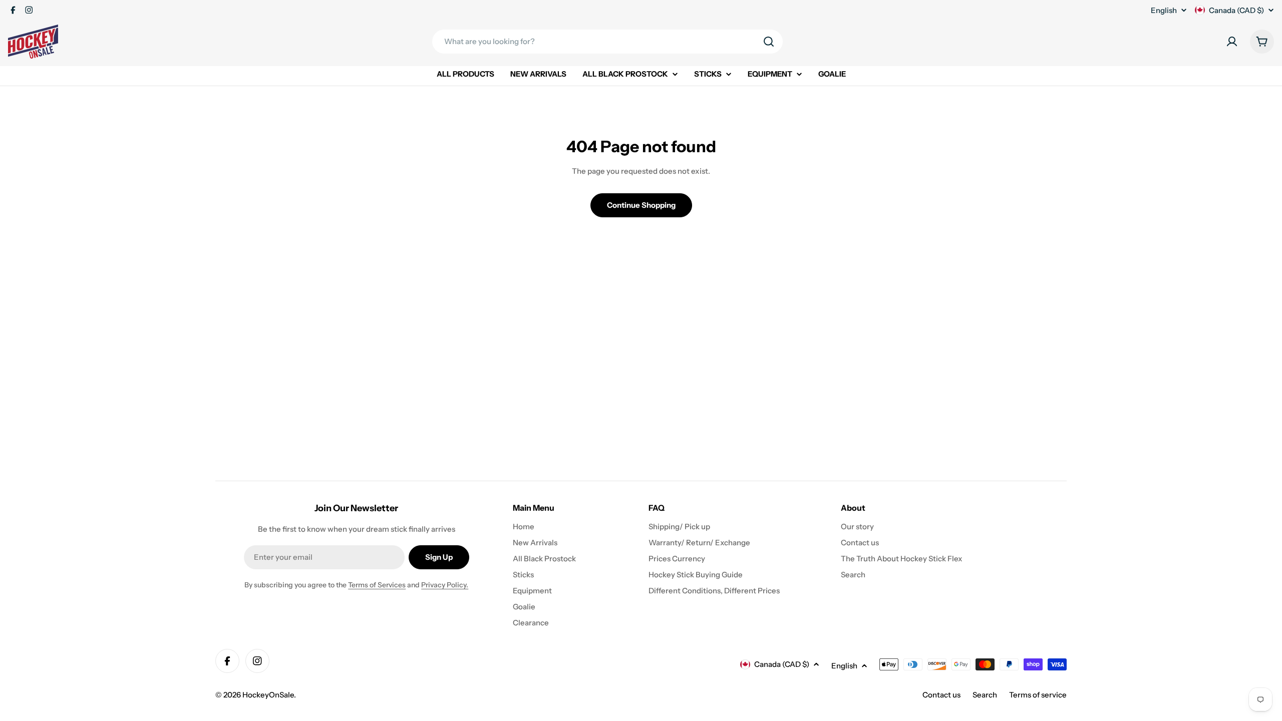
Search (985, 694)
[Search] (769, 42)
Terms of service (1038, 694)
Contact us (941, 694)
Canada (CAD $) (1236, 10)
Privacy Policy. (444, 584)
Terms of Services (377, 584)
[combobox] (607, 42)
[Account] (1232, 42)
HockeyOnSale (268, 694)
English (1164, 10)
